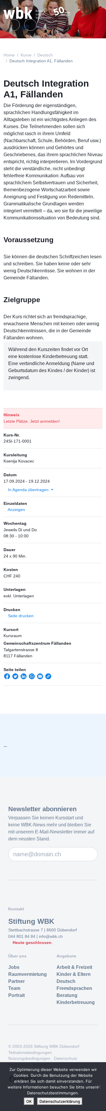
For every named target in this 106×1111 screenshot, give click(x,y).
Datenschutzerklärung (59, 1101)
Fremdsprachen (74, 988)
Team (14, 988)
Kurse (26, 55)
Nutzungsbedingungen (29, 1058)
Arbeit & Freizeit (74, 967)
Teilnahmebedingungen (30, 1052)
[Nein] (99, 1087)
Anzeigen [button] (16, 509)
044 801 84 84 (22, 936)
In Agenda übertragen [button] (28, 489)
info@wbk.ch (51, 936)
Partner (16, 981)
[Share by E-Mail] (40, 678)
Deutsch (45, 55)
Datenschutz (65, 1058)
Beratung (67, 995)
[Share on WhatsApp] (31, 678)
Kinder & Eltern (74, 974)
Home (9, 55)
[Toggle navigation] (94, 12)
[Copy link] (48, 678)
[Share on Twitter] (15, 678)
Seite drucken (20, 615)
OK (29, 1101)
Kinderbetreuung (76, 1002)
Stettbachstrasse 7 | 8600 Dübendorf (42, 930)
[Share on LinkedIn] (23, 678)
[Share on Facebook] (7, 678)
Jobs (13, 967)
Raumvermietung (27, 974)
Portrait (16, 995)
